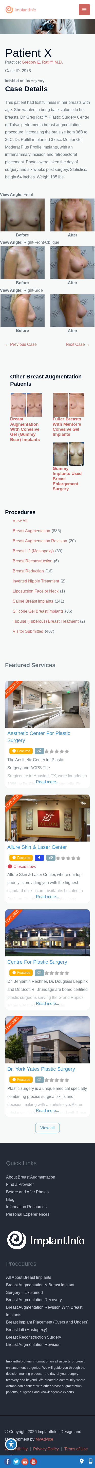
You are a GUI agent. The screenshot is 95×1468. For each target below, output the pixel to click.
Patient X (28, 52)
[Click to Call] (88, 1461)
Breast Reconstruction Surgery (33, 1337)
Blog (10, 1199)
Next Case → (78, 344)
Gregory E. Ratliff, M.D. (42, 62)
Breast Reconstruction (32, 561)
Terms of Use (76, 1449)
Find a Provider (20, 1184)
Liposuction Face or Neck (36, 591)
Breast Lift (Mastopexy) (33, 551)
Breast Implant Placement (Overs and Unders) (47, 1322)
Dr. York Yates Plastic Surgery (41, 1069)
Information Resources (26, 1207)
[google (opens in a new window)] (25, 1461)
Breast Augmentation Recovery (34, 1300)
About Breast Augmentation (30, 1177)
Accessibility (16, 1449)
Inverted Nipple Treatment (36, 581)
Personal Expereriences (27, 1214)
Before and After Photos (27, 1192)
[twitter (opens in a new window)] (16, 1461)
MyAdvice (43, 1439)
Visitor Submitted (28, 631)
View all (47, 1128)
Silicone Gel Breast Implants (38, 611)
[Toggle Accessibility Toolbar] (11, 1444)
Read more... (47, 782)
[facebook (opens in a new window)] (8, 1461)
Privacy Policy (46, 1449)
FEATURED (11, 687)
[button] (47, 867)
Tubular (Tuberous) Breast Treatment (46, 621)
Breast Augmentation (31, 531)
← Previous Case (21, 344)
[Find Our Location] (82, 1461)
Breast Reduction (28, 571)
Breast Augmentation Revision (40, 541)
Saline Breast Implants (33, 601)
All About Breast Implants (28, 1277)
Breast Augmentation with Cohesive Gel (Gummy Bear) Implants (25, 429)
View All (20, 521)
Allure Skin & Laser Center (37, 847)
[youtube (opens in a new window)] (33, 1461)
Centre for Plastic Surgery (37, 962)
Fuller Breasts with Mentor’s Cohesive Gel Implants (67, 427)
